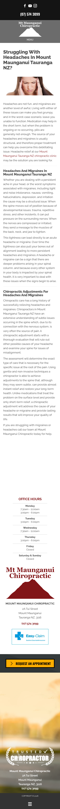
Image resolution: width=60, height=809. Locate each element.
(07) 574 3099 (30, 14)
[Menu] (30, 804)
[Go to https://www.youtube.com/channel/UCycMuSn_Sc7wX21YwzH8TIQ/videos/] (30, 6)
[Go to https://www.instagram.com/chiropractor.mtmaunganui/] (35, 6)
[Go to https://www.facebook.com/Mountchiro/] (25, 6)
